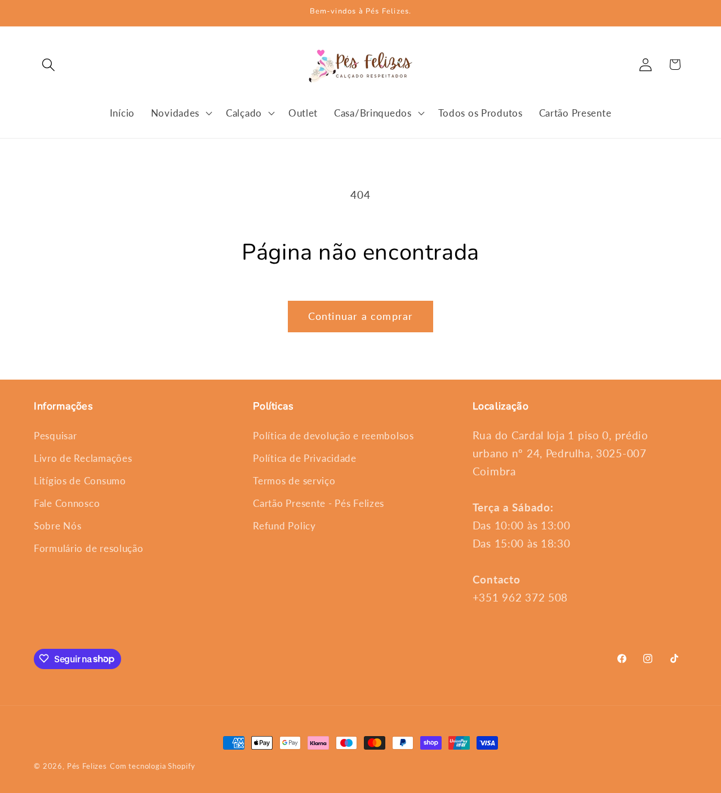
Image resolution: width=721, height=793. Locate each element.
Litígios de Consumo (80, 481)
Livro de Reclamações (83, 459)
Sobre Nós (57, 526)
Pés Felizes (87, 765)
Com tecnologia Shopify (152, 765)
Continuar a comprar (360, 316)
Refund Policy (284, 526)
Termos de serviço (294, 481)
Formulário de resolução (89, 549)
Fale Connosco (67, 504)
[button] (49, 64)
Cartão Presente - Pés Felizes (318, 504)
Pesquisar (55, 436)
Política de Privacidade (305, 459)
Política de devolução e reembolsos (333, 436)
